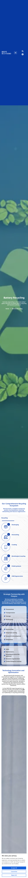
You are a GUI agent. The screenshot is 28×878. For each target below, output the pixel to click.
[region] (14, 865)
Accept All (14, 868)
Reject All (14, 875)
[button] (15, 52)
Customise (14, 871)
